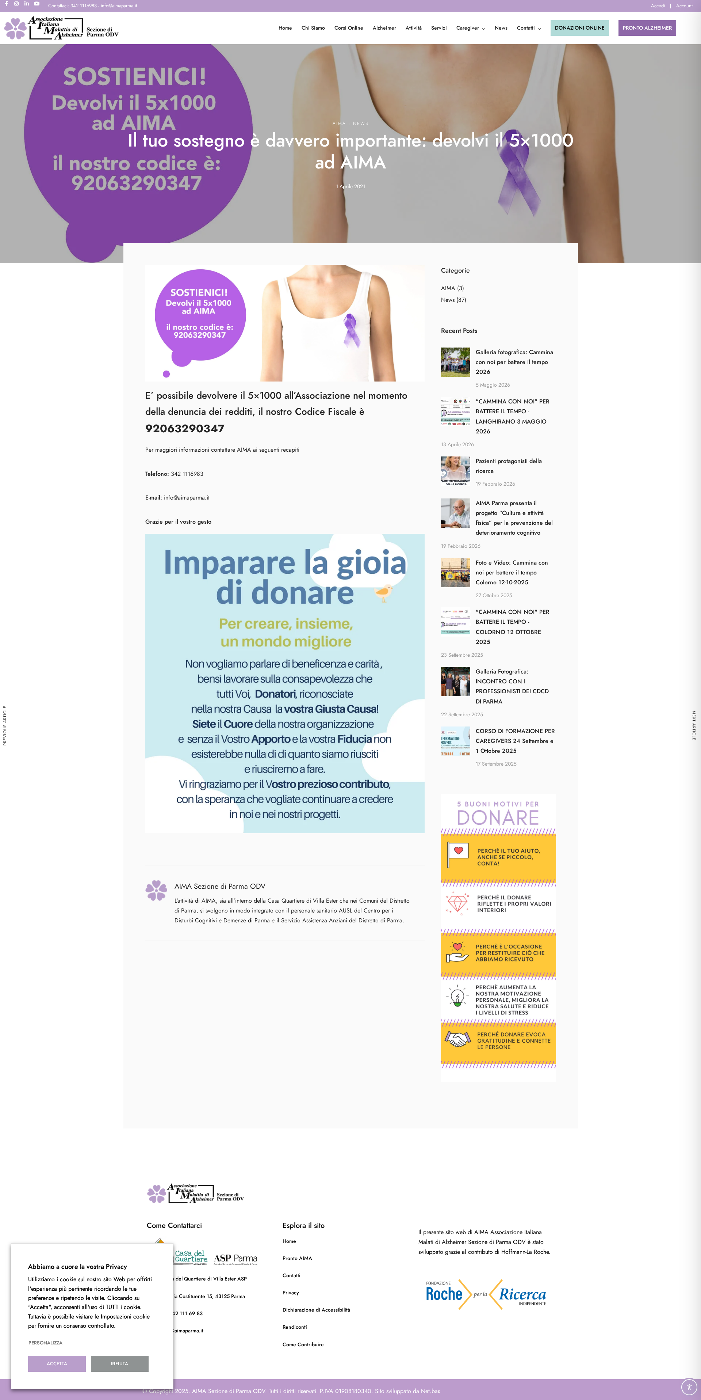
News (501, 27)
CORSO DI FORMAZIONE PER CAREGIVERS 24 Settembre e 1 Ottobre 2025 (515, 741)
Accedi (658, 6)
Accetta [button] (57, 1364)
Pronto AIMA (297, 1258)
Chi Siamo (313, 27)
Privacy (291, 1292)
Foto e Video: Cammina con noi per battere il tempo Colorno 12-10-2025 (512, 573)
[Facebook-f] (9, 6)
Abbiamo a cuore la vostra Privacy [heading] (77, 1266)
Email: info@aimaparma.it (175, 1330)
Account (684, 6)
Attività (414, 27)
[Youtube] (39, 6)
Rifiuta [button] (119, 1364)
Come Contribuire (303, 1344)
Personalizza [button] (45, 1343)
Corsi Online (348, 27)
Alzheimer (384, 27)
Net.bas (430, 1391)
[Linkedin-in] (29, 6)
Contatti (526, 27)
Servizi (439, 27)
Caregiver (467, 27)
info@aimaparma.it (187, 498)
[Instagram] (19, 6)
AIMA (339, 123)
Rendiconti (295, 1327)
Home (285, 27)
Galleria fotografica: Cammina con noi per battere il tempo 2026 (514, 362)
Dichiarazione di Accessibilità (316, 1309)
